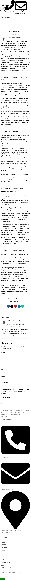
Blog (15, 321)
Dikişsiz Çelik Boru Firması (15, 324)
